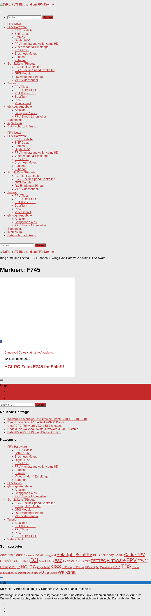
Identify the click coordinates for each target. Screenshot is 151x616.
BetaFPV (84, 554)
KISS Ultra (78, 567)
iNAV (18, 100)
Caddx (119, 555)
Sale (116, 567)
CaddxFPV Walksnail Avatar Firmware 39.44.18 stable (42, 429)
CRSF (18, 560)
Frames (20, 37)
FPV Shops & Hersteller (30, 116)
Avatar (38, 555)
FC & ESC (22, 50)
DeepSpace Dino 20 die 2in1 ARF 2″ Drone (35, 422)
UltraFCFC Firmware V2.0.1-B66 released (34, 425)
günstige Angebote (19, 106)
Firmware (116, 560)
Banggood (50, 555)
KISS (55, 566)
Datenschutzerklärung (21, 126)
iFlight (40, 567)
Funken (20, 56)
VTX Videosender (26, 80)
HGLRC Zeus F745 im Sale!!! (34, 366)
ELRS (49, 561)
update (53, 572)
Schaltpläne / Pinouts (21, 63)
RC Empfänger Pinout (29, 76)
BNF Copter (22, 33)
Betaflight (21, 96)
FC (81, 561)
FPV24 (142, 561)
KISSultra (67, 567)
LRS (87, 567)
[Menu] (1, 11)
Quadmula (106, 567)
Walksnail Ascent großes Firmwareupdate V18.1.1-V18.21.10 (47, 419)
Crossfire (6, 561)
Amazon (20, 109)
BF (95, 555)
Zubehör (20, 60)
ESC (58, 560)
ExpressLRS (71, 561)
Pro (97, 567)
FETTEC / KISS (25, 93)
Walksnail (68, 572)
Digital (26, 561)
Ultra (45, 572)
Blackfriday (106, 555)
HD (18, 567)
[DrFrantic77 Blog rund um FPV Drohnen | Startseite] (27, 4)
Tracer (37, 573)
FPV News (14, 23)
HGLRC (28, 566)
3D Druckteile (24, 30)
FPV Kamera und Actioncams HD (36, 43)
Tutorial (12, 83)
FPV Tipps (22, 86)
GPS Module (23, 73)
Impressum (14, 123)
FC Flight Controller (28, 66)
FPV (132, 560)
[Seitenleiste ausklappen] (1, 380)
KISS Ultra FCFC (26, 90)
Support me (14, 119)
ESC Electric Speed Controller (35, 70)
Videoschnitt (23, 103)
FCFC (87, 561)
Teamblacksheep (24, 572)
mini (92, 567)
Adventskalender (12, 555)
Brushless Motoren (27, 53)
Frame (4, 567)
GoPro (12, 567)
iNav (46, 567)
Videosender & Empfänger (32, 47)
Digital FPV (22, 40)
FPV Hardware (17, 27)
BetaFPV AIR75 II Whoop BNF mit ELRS (34, 432)
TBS (126, 566)
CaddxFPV (134, 554)
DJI (34, 560)
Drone (41, 561)
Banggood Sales (26, 113)
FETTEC (98, 560)
